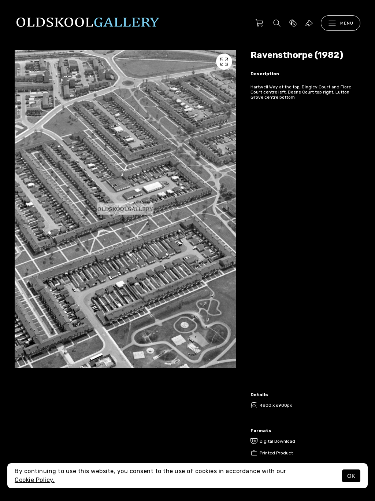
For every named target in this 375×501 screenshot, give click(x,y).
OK (351, 476)
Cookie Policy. (35, 479)
